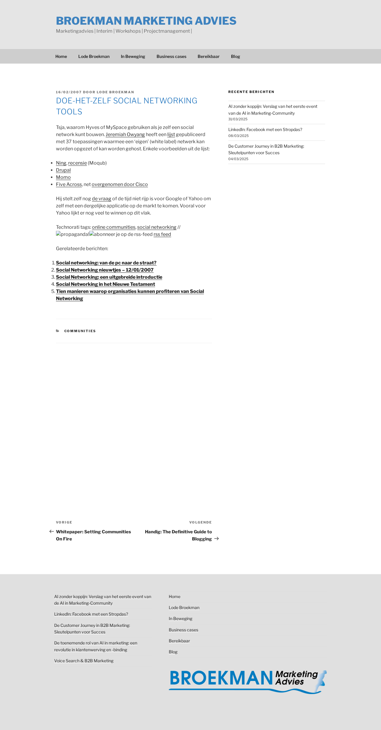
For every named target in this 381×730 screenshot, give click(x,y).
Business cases (171, 56)
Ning (61, 163)
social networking (157, 227)
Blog (235, 56)
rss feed (162, 234)
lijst (171, 134)
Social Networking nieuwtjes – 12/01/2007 (105, 270)
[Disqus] (134, 417)
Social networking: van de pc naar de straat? (106, 263)
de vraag (101, 198)
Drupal (63, 170)
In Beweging (133, 56)
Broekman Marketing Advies (146, 20)
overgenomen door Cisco (120, 184)
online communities (113, 227)
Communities (80, 331)
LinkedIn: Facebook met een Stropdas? (265, 129)
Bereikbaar (209, 56)
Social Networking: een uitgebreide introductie (109, 277)
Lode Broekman (94, 56)
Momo (63, 177)
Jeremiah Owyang (125, 134)
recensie (77, 163)
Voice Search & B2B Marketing (83, 660)
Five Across (69, 184)
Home (61, 56)
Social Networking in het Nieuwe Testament (105, 284)
